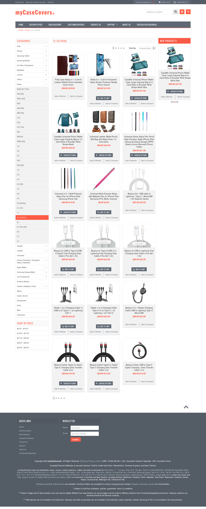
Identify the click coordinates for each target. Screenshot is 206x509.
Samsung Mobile (23, 60)
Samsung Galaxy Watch (26, 272)
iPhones (111, 474)
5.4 (18, 155)
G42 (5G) (20, 108)
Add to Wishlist (60, 96)
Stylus (19, 291)
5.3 (18, 179)
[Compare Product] (182, 11)
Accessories (21, 300)
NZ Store (51, 2)
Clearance (21, 315)
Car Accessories (23, 276)
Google (20, 246)
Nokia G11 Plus (23, 89)
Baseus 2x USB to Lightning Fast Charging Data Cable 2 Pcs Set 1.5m (139, 253)
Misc (18, 310)
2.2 (18, 198)
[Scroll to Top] (187, 407)
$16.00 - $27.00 (23, 333)
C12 (18, 117)
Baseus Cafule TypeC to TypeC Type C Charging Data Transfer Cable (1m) (104, 367)
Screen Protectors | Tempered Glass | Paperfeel (28, 261)
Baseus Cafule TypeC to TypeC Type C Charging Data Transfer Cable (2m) (68, 367)
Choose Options (140, 98)
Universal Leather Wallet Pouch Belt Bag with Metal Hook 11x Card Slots (104, 139)
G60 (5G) (20, 113)
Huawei (20, 250)
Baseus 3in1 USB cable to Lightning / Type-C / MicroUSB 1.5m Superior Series (139, 196)
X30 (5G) (20, 94)
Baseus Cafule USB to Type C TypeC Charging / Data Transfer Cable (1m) (139, 367)
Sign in (28, 2)
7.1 (18, 212)
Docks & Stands (23, 281)
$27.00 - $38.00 (23, 338)
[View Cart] (188, 11)
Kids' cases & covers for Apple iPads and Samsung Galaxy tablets (44, 477)
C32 (18, 122)
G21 (18, 132)
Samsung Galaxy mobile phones (129, 474)
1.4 (18, 146)
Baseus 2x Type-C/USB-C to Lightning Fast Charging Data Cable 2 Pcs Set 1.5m (104, 253)
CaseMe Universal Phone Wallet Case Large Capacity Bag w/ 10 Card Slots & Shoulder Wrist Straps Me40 (68, 140)
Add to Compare (76, 96)
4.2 (18, 231)
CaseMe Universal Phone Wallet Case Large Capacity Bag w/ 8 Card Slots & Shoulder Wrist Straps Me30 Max (139, 83)
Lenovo (20, 74)
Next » (124, 48)
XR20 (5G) (21, 141)
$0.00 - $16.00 (22, 328)
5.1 (18, 222)
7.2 (18, 189)
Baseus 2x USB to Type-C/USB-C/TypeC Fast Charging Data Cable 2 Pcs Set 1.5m (68, 253)
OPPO (19, 79)
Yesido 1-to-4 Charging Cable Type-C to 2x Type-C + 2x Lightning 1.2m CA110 (104, 310)
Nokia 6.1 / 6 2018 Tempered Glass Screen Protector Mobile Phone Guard (103, 82)
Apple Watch (22, 267)
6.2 (18, 193)
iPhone (19, 51)
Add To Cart (105, 98)
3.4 (18, 151)
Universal (20, 255)
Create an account (39, 2)
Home (20, 30)
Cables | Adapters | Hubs (26, 286)
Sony (19, 305)
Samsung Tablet (23, 56)
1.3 (18, 170)
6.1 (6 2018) (21, 217)
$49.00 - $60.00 (23, 347)
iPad (18, 46)
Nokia (27, 30)
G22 (18, 103)
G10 (18, 160)
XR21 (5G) (21, 98)
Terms (98, 461)
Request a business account (143, 484)
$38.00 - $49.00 (23, 342)
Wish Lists (165, 2)
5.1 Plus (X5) (22, 227)
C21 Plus (20, 127)
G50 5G (20, 136)
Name (65, 427)
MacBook (20, 70)
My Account (19, 2)
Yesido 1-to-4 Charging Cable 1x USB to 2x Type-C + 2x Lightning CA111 (68, 310)
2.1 (18, 241)
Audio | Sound (22, 296)
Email (65, 433)
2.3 (18, 174)
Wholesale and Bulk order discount (50, 484)
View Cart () (182, 2)
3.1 (18, 236)
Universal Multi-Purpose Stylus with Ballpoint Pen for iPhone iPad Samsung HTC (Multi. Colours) (104, 196)
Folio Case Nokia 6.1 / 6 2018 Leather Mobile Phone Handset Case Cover (68, 82)
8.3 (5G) (20, 184)
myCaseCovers (35, 12)
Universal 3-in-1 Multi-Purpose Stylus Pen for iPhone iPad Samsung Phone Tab (68, 196)
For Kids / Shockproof (25, 65)
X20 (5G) (20, 165)
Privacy (91, 461)
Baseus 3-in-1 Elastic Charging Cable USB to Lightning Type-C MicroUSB (139, 310)
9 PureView (21, 203)
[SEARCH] (175, 12)
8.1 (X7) (20, 208)
